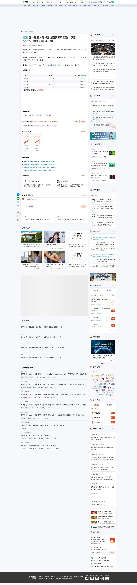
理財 (84, 5)
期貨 (69, 5)
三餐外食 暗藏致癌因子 (52, 245)
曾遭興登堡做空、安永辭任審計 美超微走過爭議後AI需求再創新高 (31, 245)
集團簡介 (47, 576)
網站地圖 (76, 576)
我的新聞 (105, 5)
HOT (98, 200)
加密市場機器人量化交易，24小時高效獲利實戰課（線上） (106, 224)
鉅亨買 (71, 2)
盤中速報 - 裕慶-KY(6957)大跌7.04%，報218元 (71, 219)
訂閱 (82, 2)
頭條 (24, 5)
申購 (113, 311)
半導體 (97, 422)
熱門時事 (50, 5)
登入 (110, 2)
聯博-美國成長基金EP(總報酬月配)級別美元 (100, 300)
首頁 (30, 2)
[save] (18, 216)
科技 (38, 5)
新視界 (90, 5)
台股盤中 (31, 31)
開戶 (113, 302)
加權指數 (53, 65)
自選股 (112, 5)
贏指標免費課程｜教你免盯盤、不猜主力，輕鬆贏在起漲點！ (106, 208)
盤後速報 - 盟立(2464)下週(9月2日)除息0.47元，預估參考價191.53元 (77, 266)
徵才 (71, 576)
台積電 (97, 418)
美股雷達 (99, 149)
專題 (95, 5)
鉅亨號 (77, 2)
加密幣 (66, 2)
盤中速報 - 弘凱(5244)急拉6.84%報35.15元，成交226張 (39, 161)
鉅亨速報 (24, 31)
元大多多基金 (95, 324)
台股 (38, 2)
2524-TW (70, 57)
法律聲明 (81, 576)
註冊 (112, 2)
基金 (52, 2)
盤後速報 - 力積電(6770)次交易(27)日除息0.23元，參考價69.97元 (77, 245)
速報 (56, 5)
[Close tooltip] (31, 219)
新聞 (34, 2)
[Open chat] (18, 219)
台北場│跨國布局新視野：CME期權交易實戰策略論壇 (106, 216)
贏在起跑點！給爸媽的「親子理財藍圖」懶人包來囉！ (45, 121)
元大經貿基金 (95, 317)
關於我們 (41, 576)
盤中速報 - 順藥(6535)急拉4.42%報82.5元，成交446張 (39, 170)
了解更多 (83, 131)
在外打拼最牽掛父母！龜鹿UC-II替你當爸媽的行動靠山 (31, 265)
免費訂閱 (112, 553)
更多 (113, 40)
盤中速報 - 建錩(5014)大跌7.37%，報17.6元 (37, 219)
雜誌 (99, 5)
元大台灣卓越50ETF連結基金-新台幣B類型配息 (100, 309)
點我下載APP (41, 90)
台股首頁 (77, 121)
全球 (61, 2)
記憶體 (97, 413)
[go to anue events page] (105, 2)
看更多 (83, 175)
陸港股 (47, 2)
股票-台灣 (98, 313)
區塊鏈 (75, 5)
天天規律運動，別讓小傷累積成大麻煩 (54, 265)
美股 (43, 2)
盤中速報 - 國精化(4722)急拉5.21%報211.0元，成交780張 (40, 167)
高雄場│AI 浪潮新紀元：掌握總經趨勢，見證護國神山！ (106, 201)
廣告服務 (53, 576)
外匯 (57, 2)
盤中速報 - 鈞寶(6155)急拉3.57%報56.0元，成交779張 (39, 164)
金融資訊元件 (59, 576)
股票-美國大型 (100, 304)
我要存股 (83, 121)
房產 (80, 5)
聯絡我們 (66, 576)
